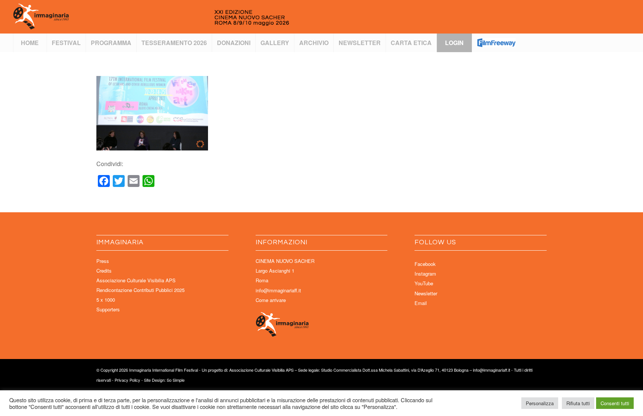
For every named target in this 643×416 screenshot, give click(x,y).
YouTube (424, 283)
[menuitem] (30, 43)
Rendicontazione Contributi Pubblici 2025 (140, 289)
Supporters (108, 309)
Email (421, 303)
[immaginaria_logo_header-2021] (176, 17)
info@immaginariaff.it (278, 290)
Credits (104, 270)
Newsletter (426, 293)
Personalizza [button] (540, 403)
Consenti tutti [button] (615, 403)
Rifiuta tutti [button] (578, 403)
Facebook (425, 263)
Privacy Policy (127, 380)
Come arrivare (271, 300)
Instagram (425, 273)
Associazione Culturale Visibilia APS (136, 280)
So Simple (176, 380)
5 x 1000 (105, 299)
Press (102, 260)
